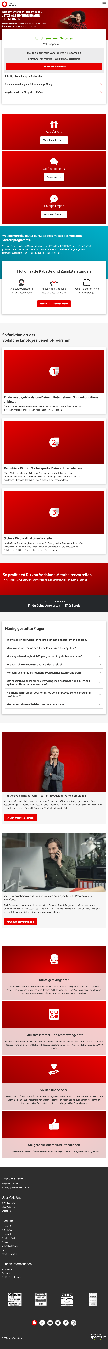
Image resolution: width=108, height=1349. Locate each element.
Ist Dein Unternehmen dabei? (54, 304)
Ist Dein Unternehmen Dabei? (20, 818)
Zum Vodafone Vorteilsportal (54, 66)
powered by (96, 1334)
